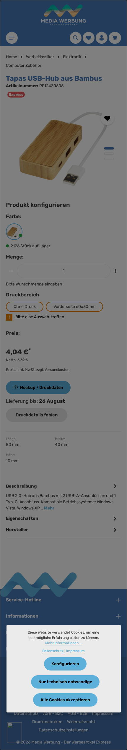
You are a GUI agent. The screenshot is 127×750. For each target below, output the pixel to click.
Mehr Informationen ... (63, 643)
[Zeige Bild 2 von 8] (109, 153)
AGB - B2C (53, 713)
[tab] (62, 496)
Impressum (102, 713)
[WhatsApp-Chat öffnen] (14, 732)
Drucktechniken (47, 721)
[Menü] (12, 38)
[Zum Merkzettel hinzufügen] (107, 118)
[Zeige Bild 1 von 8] (109, 148)
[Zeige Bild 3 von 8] (109, 159)
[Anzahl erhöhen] (115, 271)
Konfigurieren (65, 663)
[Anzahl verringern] (11, 271)
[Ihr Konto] (102, 38)
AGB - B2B (77, 713)
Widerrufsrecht (81, 721)
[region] (63, 149)
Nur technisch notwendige (65, 681)
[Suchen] (76, 38)
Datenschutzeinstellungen (63, 730)
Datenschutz (26, 713)
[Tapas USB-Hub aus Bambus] (63, 149)
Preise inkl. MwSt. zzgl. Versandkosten (37, 370)
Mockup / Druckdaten (41, 387)
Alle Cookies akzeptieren (65, 699)
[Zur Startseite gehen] (63, 14)
